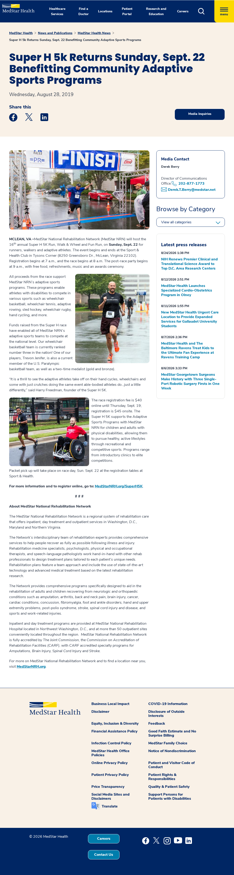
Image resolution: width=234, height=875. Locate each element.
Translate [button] (110, 806)
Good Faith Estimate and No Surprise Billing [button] (172, 733)
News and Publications (55, 33)
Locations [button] (105, 11)
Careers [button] (183, 11)
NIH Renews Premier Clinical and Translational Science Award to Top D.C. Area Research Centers (189, 264)
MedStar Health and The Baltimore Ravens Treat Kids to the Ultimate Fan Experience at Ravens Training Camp (187, 350)
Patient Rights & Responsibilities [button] (162, 776)
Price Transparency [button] (108, 786)
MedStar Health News (94, 33)
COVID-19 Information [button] (168, 703)
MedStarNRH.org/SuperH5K (119, 486)
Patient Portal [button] (127, 11)
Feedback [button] (156, 723)
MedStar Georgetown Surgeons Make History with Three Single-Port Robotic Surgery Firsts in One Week (190, 381)
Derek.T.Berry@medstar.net (191, 189)
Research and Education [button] (156, 11)
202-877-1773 (191, 183)
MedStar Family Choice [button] (167, 743)
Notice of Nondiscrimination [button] (172, 750)
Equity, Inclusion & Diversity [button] (115, 723)
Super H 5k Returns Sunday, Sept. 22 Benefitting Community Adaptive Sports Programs (75, 40)
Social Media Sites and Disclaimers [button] (110, 796)
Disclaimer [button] (100, 711)
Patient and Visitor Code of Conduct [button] (171, 765)
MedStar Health (21, 33)
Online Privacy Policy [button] (109, 762)
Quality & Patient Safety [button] (169, 786)
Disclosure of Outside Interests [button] (166, 713)
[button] (206, 11)
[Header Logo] (16, 6)
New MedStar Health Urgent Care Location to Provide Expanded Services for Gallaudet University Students (190, 319)
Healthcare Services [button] (57, 11)
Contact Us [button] (103, 854)
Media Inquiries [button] (199, 114)
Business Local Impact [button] (110, 703)
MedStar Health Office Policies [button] (110, 753)
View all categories (176, 222)
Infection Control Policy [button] (111, 743)
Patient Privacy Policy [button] (110, 774)
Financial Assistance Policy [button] (114, 731)
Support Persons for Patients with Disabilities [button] (169, 796)
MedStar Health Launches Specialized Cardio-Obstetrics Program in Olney (186, 290)
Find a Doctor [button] (83, 11)
